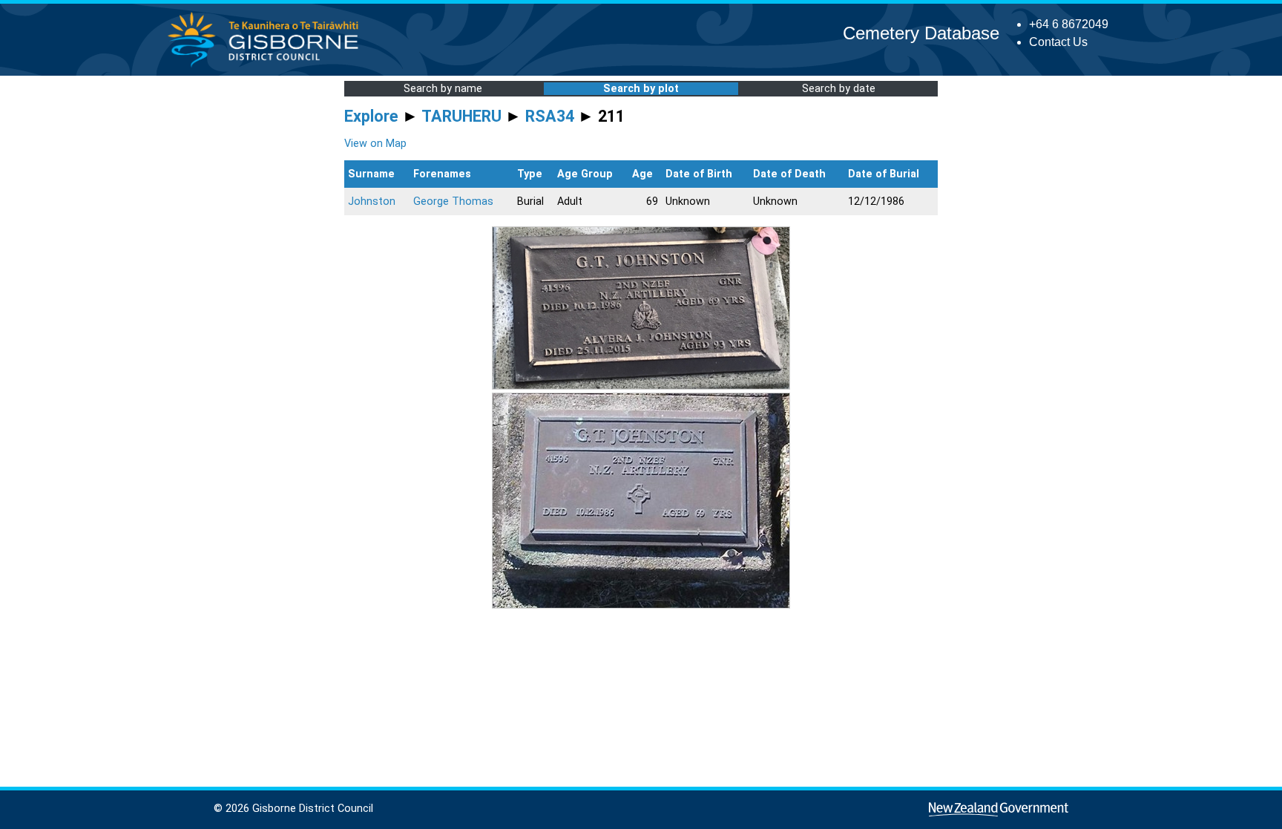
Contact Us (1058, 42)
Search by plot (641, 88)
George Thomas (453, 201)
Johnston (371, 201)
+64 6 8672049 (1068, 24)
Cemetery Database (921, 33)
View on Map (375, 143)
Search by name (443, 88)
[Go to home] (267, 66)
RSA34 (549, 116)
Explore (371, 116)
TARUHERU (461, 116)
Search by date (838, 88)
